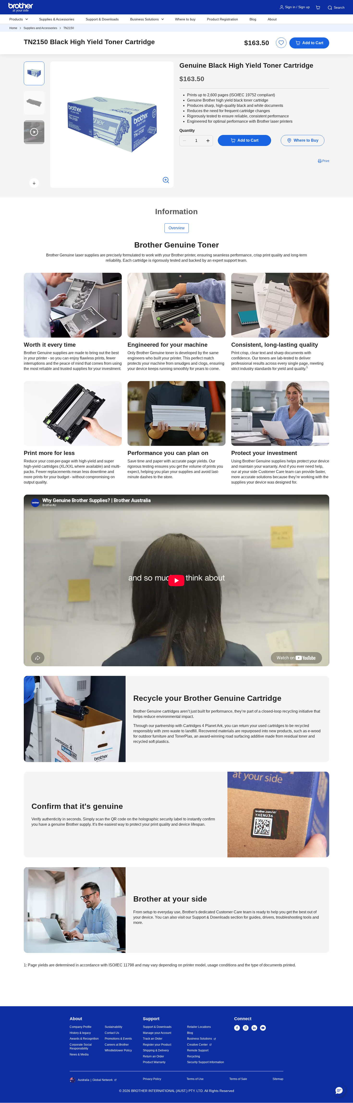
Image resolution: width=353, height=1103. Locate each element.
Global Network (102, 1080)
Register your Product (157, 1044)
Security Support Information (205, 1062)
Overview (177, 228)
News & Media (79, 1054)
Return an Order (153, 1056)
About (272, 19)
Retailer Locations (199, 1027)
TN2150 (68, 28)
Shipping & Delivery (156, 1050)
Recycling (193, 1056)
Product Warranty (154, 1062)
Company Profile (80, 1027)
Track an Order (152, 1038)
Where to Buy (306, 140)
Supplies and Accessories (40, 28)
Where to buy (185, 19)
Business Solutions (199, 1038)
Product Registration (222, 19)
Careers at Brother (117, 1044)
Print (325, 161)
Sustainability (113, 1027)
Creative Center (197, 1044)
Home (13, 28)
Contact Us (112, 1033)
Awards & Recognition (84, 1038)
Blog (253, 19)
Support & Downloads (102, 19)
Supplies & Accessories (56, 19)
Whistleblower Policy (118, 1050)
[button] (34, 183)
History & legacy (80, 1033)
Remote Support (197, 1050)
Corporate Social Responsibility (81, 1046)
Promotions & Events (118, 1038)
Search (339, 7)
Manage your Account (157, 1033)
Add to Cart (312, 43)
